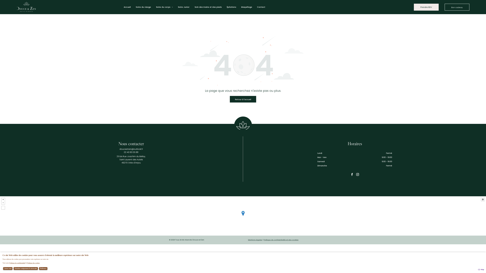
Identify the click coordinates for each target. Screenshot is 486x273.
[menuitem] (127, 7)
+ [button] (3, 199)
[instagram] (357, 174)
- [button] (3, 202)
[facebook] (352, 174)
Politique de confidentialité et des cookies (281, 240)
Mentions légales (255, 240)
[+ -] (243, 216)
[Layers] (482, 199)
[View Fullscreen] (3, 207)
